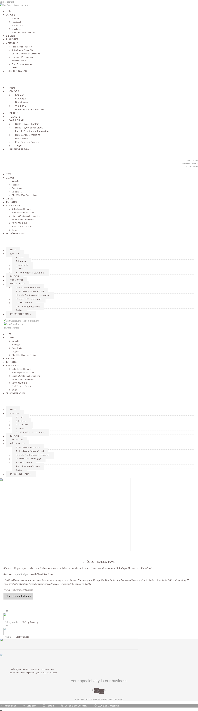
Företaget (16, 22)
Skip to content (7, 1)
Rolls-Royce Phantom (22, 47)
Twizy (14, 67)
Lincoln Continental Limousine (26, 54)
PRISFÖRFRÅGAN (16, 71)
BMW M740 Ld (19, 61)
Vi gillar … (16, 29)
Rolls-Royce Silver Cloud (23, 50)
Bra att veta (17, 25)
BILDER (10, 36)
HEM (8, 11)
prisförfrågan (22, 574)
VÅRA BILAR (13, 43)
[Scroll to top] (1, 710)
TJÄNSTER (12, 39)
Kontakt (15, 18)
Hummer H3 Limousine (23, 57)
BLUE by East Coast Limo (24, 32)
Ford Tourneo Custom (22, 64)
